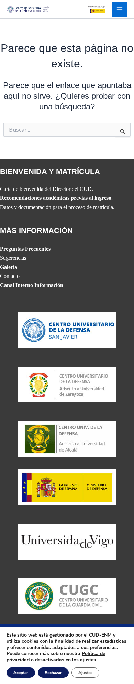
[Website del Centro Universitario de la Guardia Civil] (67, 595)
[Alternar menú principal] (119, 9)
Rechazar (53, 672)
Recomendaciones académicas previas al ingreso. (56, 198)
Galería (8, 267)
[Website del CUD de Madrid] (67, 438)
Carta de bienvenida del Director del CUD (46, 189)
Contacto (10, 276)
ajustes (88, 660)
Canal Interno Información (31, 285)
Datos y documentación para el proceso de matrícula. (57, 207)
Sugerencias (13, 258)
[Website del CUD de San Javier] (67, 329)
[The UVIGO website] (67, 541)
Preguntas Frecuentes (25, 249)
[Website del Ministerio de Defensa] (67, 486)
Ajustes (85, 672)
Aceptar (20, 672)
